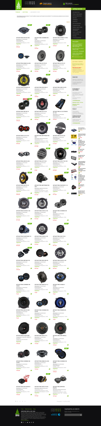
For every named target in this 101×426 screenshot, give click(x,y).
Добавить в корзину (31, 45)
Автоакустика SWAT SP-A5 (22, 185)
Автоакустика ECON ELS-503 (59, 260)
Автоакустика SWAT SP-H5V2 (41, 386)
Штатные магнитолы (77, 16)
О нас (22, 409)
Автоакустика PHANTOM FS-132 (60, 185)
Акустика (25, 12)
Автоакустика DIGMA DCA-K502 (23, 63)
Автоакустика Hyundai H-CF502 (60, 37)
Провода (74, 35)
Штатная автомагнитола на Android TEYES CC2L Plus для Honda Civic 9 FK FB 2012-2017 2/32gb (82, 143)
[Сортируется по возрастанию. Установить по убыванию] (69, 22)
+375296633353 (76, 100)
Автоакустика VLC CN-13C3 (22, 135)
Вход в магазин (78, 9)
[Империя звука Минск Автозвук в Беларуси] (18, 5)
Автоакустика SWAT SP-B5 (59, 236)
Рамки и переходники (77, 14)
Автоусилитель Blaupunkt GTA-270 (82, 128)
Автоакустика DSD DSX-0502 (23, 37)
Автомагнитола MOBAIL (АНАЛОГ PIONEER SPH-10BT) (81, 192)
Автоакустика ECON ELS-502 (41, 236)
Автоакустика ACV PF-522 (41, 111)
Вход (34, 409)
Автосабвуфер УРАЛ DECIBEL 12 (81, 185)
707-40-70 (56, 411)
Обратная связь (28, 409)
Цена (68, 22)
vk (21, 422)
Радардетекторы (76, 25)
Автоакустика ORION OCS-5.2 (41, 284)
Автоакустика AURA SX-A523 (23, 161)
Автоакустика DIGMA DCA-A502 (42, 361)
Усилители (75, 21)
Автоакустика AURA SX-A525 (59, 87)
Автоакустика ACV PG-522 (59, 135)
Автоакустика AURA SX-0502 (23, 310)
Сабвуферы (75, 19)
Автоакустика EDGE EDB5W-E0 (23, 386)
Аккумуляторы (76, 34)
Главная (17, 12)
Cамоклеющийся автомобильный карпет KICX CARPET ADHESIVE (81, 163)
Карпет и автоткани (77, 32)
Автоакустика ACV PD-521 (59, 63)
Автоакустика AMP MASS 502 (23, 260)
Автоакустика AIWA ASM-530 (41, 260)
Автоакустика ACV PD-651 (41, 63)
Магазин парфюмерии (25, 420)
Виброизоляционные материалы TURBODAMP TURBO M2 (82, 169)
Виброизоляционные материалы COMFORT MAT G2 (82, 135)
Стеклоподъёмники (77, 37)
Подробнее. (18, 43)
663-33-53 (56, 409)
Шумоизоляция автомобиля (76, 29)
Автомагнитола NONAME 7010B (81, 156)
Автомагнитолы (76, 12)
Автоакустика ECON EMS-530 (23, 87)
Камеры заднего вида (77, 27)
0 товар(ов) (76, 4)
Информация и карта (78, 56)
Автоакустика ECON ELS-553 (41, 210)
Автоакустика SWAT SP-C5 (41, 335)
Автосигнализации (77, 23)
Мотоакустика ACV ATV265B (81, 150)
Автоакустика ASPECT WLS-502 (60, 161)
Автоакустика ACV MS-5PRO (22, 335)
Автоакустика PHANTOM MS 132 (23, 236)
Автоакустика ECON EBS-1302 (23, 210)
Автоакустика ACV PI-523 (41, 161)
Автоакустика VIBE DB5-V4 (22, 111)
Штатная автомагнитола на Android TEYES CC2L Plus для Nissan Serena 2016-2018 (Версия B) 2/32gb (81, 178)
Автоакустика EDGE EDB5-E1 (41, 87)
